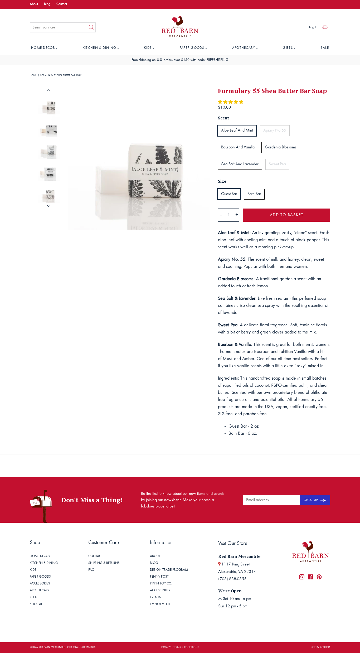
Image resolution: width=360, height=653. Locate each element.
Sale (325, 48)
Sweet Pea (277, 164)
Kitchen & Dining (99, 48)
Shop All (37, 604)
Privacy (166, 647)
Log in (313, 27)
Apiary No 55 (274, 130)
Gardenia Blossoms (280, 147)
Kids (148, 48)
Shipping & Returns (104, 563)
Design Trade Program (169, 570)
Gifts (288, 48)
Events (155, 597)
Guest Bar (229, 194)
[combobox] (58, 27)
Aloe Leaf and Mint (237, 130)
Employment (160, 604)
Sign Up (311, 500)
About (34, 4)
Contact (61, 4)
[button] (231, 102)
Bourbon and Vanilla (238, 147)
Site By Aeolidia (321, 647)
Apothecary (243, 48)
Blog (47, 4)
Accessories (40, 584)
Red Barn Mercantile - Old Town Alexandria (67, 647)
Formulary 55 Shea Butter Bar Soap (60, 75)
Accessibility (160, 590)
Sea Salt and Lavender (240, 164)
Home (33, 75)
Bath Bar (254, 194)
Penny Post (159, 577)
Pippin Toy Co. (161, 584)
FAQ (91, 570)
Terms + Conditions (186, 647)
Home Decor (43, 48)
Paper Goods (192, 48)
